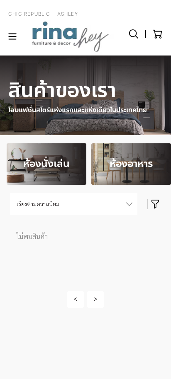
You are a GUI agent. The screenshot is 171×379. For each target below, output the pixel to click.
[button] (75, 299)
